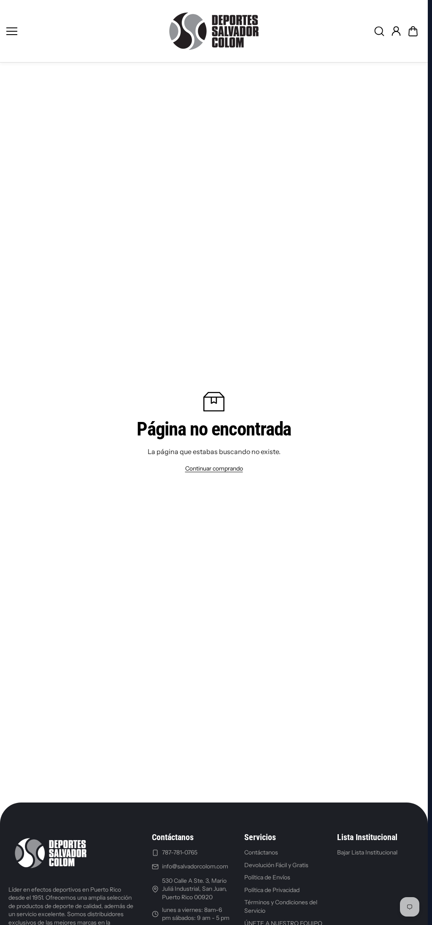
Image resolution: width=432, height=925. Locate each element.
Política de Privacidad (272, 890)
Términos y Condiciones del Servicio (280, 906)
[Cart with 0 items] (413, 31)
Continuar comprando (214, 468)
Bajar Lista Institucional (367, 852)
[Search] (379, 31)
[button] (413, 31)
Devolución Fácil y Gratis (276, 865)
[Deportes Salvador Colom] (214, 31)
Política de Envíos (267, 877)
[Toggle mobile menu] (81, 31)
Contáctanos (261, 852)
